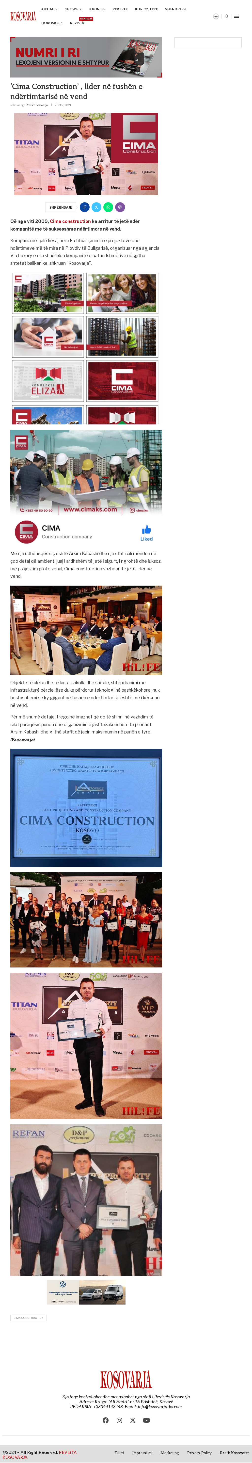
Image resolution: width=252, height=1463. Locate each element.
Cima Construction (29, 1318)
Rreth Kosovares (235, 1453)
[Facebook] (106, 1420)
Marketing (170, 1453)
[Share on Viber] (120, 207)
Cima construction (70, 221)
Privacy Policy (199, 1453)
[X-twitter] (133, 1420)
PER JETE (119, 9)
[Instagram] (119, 1420)
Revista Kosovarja (37, 105)
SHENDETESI (175, 9)
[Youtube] (146, 1420)
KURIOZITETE (146, 9)
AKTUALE (49, 9)
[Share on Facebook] (85, 207)
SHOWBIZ (73, 9)
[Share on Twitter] (96, 207)
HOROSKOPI (52, 23)
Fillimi (119, 1453)
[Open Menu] (236, 16)
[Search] (226, 17)
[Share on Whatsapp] (108, 207)
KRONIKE (97, 9)
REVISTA (77, 21)
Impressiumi (142, 1453)
